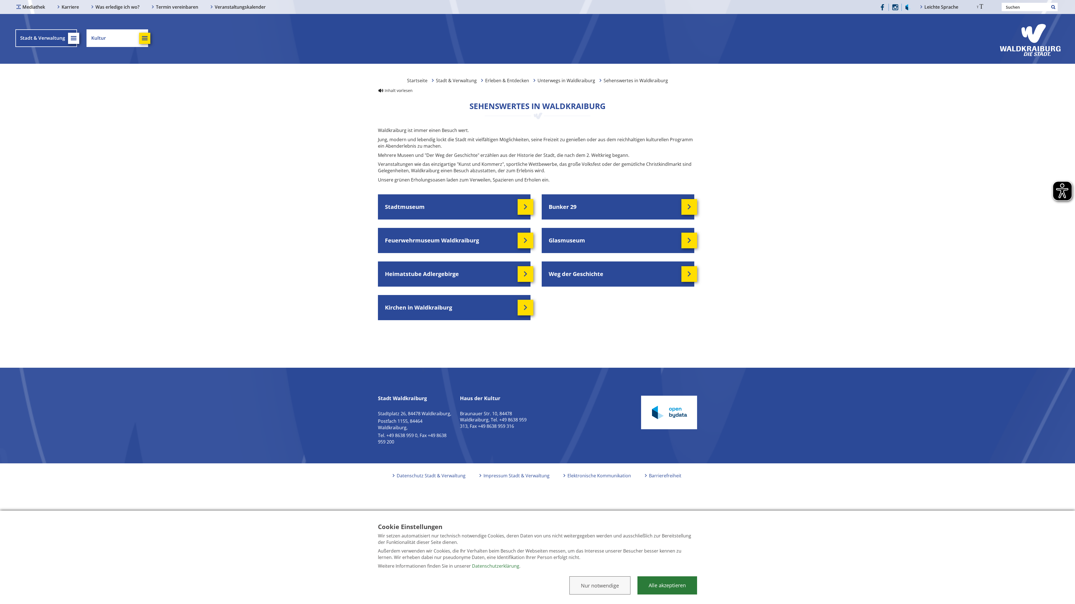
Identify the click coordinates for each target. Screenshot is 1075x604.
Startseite (417, 80)
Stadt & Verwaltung (456, 80)
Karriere (70, 7)
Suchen (1053, 7)
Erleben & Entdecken (507, 80)
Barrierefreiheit (665, 476)
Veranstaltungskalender (240, 7)
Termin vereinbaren (177, 7)
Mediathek (33, 7)
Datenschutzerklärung (495, 566)
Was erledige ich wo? (117, 7)
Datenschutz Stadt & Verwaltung (431, 476)
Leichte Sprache (941, 7)
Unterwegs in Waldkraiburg (566, 80)
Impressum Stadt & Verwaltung (516, 476)
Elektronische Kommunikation (599, 476)
